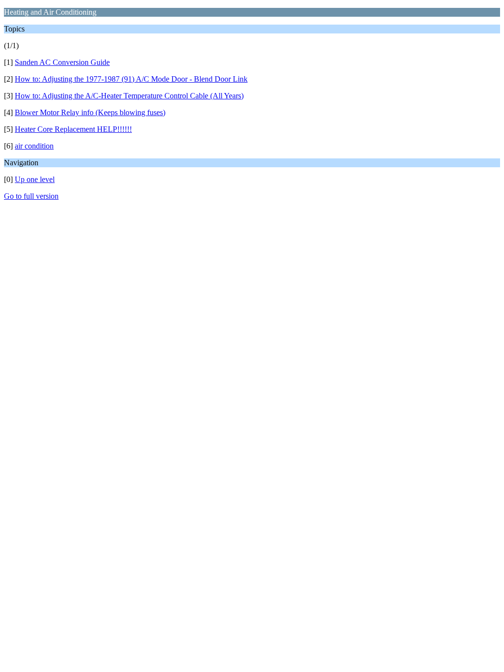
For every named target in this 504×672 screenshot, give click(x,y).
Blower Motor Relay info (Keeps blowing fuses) (90, 112)
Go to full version (31, 196)
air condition (34, 146)
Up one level (35, 179)
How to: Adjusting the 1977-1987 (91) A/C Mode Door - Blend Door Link (131, 79)
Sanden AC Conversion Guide (62, 62)
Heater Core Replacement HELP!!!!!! (73, 129)
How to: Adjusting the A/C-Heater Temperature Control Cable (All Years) (129, 96)
